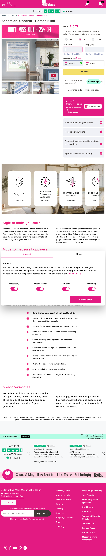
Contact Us (8, 502)
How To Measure (63, 499)
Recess (72, 63)
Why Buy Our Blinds (65, 517)
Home (4, 16)
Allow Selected (85, 299)
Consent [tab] (27, 254)
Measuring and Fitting (92, 490)
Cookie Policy (74, 273)
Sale (13, 16)
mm (70, 39)
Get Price (84, 72)
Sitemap (59, 504)
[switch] (40, 289)
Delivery (59, 508)
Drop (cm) (89, 44)
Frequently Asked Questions (90, 501)
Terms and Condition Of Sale (91, 517)
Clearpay (60, 526)
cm (84, 39)
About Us (60, 513)
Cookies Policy (88, 532)
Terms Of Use (88, 523)
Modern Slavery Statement (89, 538)
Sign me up (42, 513)
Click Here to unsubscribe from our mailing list (27, 519)
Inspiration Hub (63, 495)
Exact (92, 63)
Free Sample (94, 106)
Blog (58, 522)
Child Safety (87, 507)
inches (98, 39)
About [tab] (79, 254)
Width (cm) (67, 44)
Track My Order (63, 490)
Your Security (88, 495)
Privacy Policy (88, 528)
